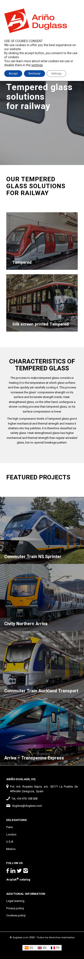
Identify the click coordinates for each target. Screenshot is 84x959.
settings (37, 65)
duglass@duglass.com (27, 806)
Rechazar (34, 74)
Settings (56, 74)
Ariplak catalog (18, 879)
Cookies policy (16, 915)
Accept (13, 74)
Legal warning (15, 901)
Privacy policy (15, 908)
